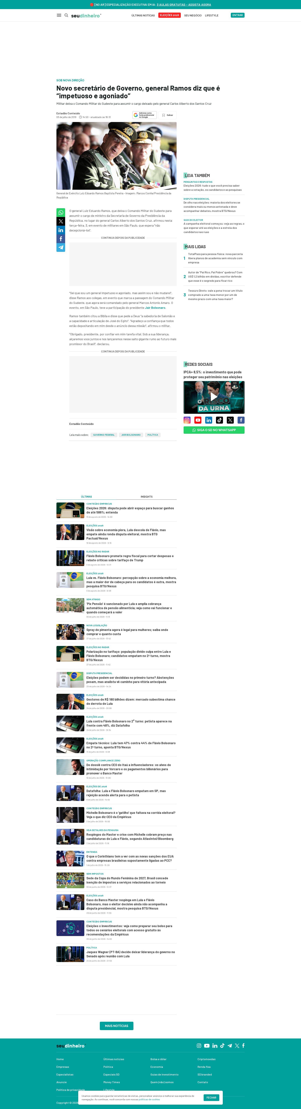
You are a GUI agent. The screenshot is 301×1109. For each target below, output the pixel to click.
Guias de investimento (164, 1074)
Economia (156, 1066)
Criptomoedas (206, 1059)
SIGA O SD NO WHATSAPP (216, 430)
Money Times (111, 1082)
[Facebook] (243, 1045)
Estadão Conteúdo (68, 113)
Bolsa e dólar (158, 1059)
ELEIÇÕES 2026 (169, 15)
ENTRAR (238, 15)
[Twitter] (237, 1045)
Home (60, 1059)
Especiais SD (111, 1074)
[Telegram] (229, 1045)
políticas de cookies (149, 1099)
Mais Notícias (116, 1026)
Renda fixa (204, 1066)
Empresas (62, 1066)
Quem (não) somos (161, 1082)
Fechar (211, 1097)
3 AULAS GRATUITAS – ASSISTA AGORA (184, 4)
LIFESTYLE (211, 15)
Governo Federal (104, 435)
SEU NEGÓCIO (193, 15)
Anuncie (61, 1082)
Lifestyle (109, 1089)
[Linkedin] (214, 1045)
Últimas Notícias (143, 15)
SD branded (205, 1074)
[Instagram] (199, 1045)
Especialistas (64, 1074)
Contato (203, 1082)
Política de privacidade (70, 1089)
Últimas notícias (113, 1059)
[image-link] (70, 510)
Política (153, 435)
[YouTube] (207, 1045)
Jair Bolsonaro (155, 307)
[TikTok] (222, 1045)
